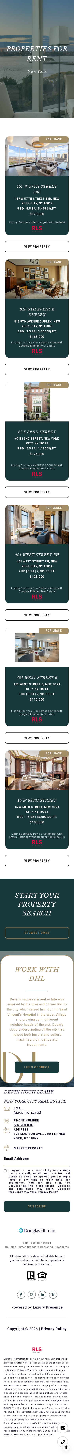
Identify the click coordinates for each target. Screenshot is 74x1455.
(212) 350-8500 (23, 1125)
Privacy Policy (48, 1192)
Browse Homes (37, 932)
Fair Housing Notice (36, 1242)
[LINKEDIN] (42, 1295)
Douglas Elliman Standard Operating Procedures (37, 1246)
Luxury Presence (48, 1307)
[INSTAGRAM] (32, 1295)
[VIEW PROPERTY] (37, 243)
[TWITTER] (53, 1295)
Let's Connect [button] (37, 1067)
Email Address (16, 1158)
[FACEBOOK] (21, 1295)
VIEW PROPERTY (37, 246)
